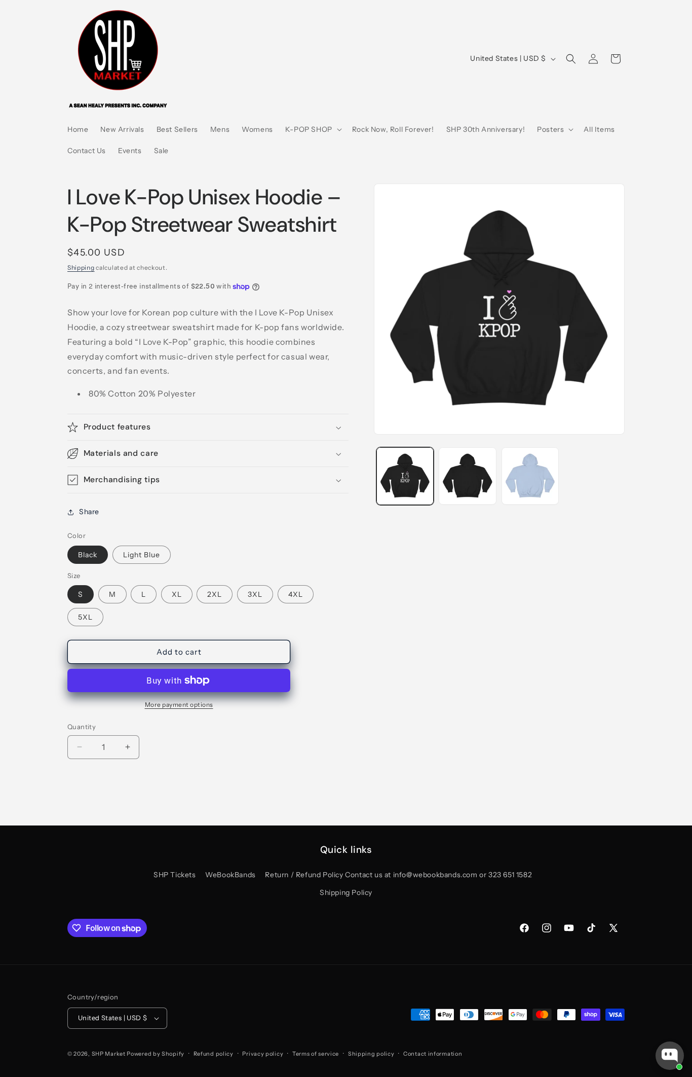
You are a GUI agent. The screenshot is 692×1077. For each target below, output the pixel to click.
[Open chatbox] (670, 1056)
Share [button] (89, 512)
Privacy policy (262, 1053)
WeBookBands (230, 874)
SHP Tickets (174, 874)
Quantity (81, 727)
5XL (85, 617)
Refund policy (214, 1053)
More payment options (179, 704)
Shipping (81, 267)
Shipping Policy (346, 892)
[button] (312, 129)
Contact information (432, 1053)
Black (87, 554)
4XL (295, 594)
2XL (214, 594)
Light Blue (141, 554)
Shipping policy (371, 1053)
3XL (255, 594)
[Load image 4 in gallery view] (530, 476)
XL (177, 594)
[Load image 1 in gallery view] (405, 476)
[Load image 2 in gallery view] (467, 476)
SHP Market (109, 1053)
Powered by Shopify (155, 1053)
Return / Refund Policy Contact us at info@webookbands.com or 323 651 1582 (398, 874)
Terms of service (315, 1053)
